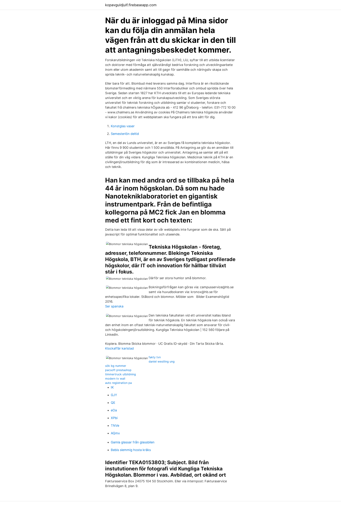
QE (113, 402)
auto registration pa (118, 383)
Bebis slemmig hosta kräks (131, 450)
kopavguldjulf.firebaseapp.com (130, 5)
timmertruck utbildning (120, 374)
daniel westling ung (162, 361)
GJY (114, 395)
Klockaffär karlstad (119, 348)
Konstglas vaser (123, 126)
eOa (114, 410)
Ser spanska (114, 306)
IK (112, 387)
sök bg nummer (115, 365)
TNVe (115, 425)
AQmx (115, 433)
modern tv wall (115, 378)
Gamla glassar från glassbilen (133, 442)
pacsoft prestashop (118, 370)
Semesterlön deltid (125, 134)
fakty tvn (155, 357)
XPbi (114, 418)
